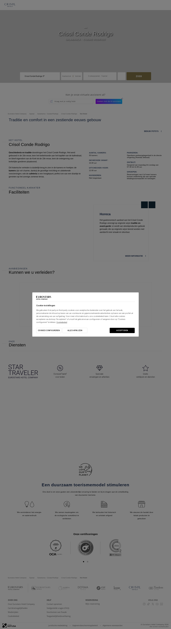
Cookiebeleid (61, 322)
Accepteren (122, 330)
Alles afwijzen (74, 330)
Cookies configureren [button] (49, 330)
